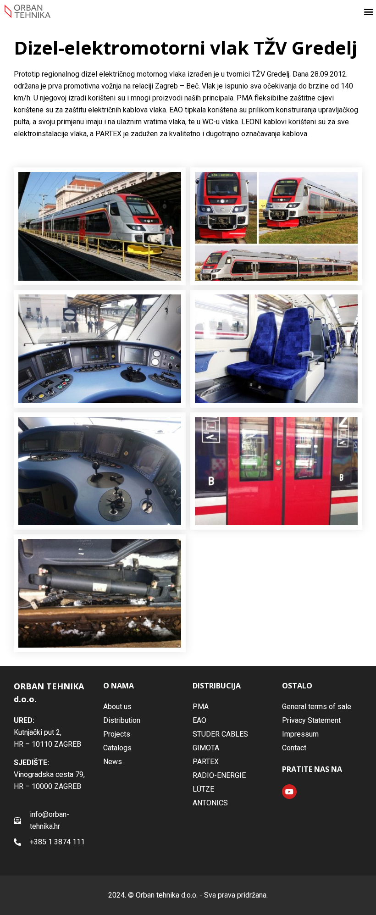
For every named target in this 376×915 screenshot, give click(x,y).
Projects (116, 734)
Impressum (300, 734)
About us (117, 706)
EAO (199, 720)
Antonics (210, 803)
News (112, 761)
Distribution (121, 720)
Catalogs (117, 747)
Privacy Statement (311, 720)
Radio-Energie (219, 775)
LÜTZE (203, 789)
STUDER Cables (220, 734)
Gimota (206, 747)
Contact (294, 747)
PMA (201, 706)
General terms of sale (316, 706)
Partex (206, 761)
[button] (368, 11)
